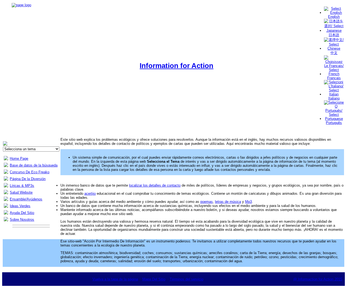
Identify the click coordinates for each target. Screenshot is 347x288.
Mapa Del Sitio (153, 279)
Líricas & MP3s (22, 186)
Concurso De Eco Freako (29, 172)
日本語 (334, 35)
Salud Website (21, 192)
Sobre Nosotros (22, 219)
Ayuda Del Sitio (22, 213)
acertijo (90, 193)
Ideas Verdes (20, 206)
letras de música (228, 202)
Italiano (334, 98)
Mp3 (248, 202)
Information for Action (176, 66)
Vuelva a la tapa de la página (115, 279)
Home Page (19, 158)
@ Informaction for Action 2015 (317, 279)
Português (334, 123)
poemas (206, 202)
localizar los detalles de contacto (155, 185)
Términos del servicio (186, 279)
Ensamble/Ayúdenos (26, 199)
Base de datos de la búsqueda (33, 165)
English (334, 17)
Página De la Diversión (28, 179)
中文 (334, 53)
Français (334, 78)
